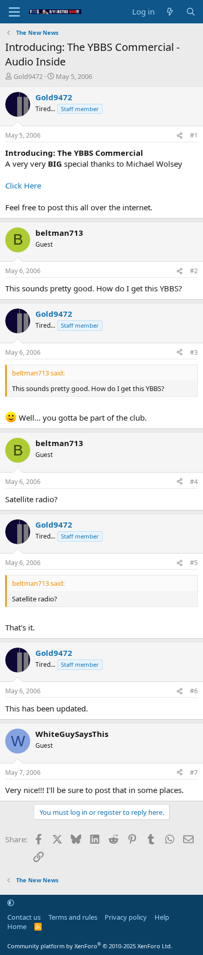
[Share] (179, 136)
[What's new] (170, 11)
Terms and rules (72, 917)
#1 (194, 135)
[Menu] (14, 12)
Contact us (24, 917)
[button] (10, 902)
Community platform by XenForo (89, 946)
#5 (194, 562)
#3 (194, 352)
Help (162, 917)
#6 (194, 691)
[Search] (191, 11)
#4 (194, 481)
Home (17, 926)
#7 (194, 772)
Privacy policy (126, 917)
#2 (194, 270)
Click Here (23, 185)
